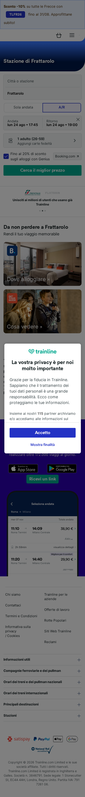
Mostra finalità (43, 444)
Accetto (42, 433)
